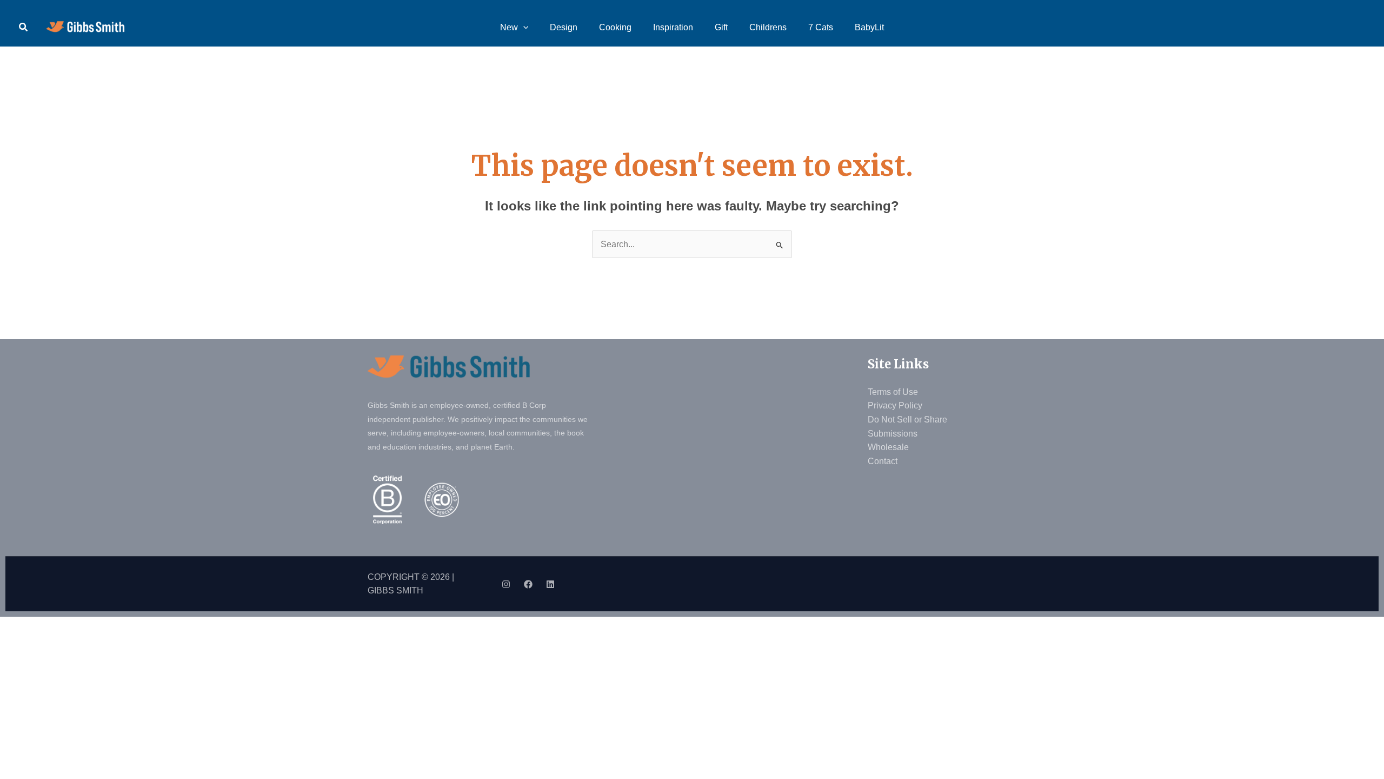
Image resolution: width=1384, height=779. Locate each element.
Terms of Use (893, 392)
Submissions (892, 433)
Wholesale (888, 447)
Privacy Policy (895, 405)
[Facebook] (528, 584)
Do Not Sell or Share (907, 419)
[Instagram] (506, 584)
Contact (882, 461)
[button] (24, 28)
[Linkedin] (550, 584)
